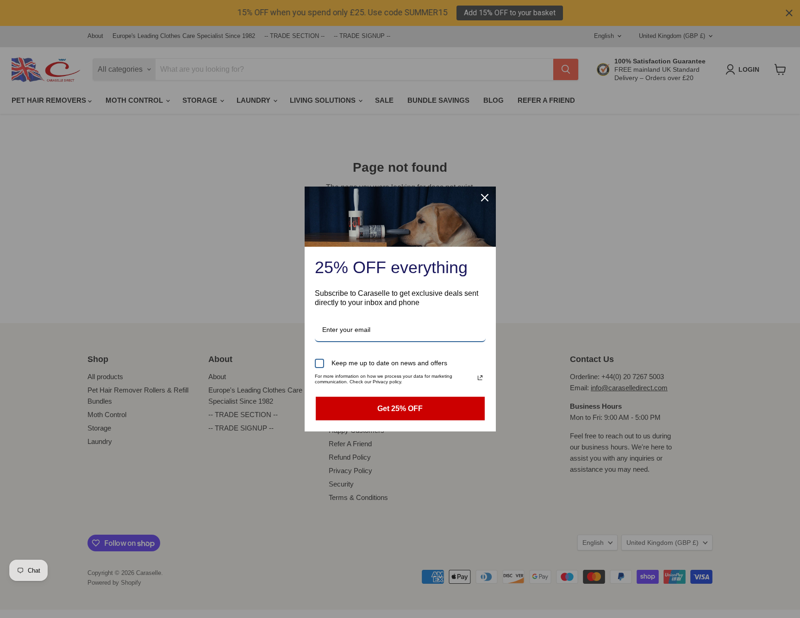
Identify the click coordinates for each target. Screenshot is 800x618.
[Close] (485, 198)
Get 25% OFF (400, 408)
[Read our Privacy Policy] (480, 377)
